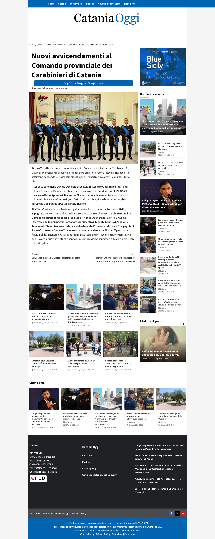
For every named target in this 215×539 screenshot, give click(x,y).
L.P (71, 326)
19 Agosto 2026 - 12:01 (167, 311)
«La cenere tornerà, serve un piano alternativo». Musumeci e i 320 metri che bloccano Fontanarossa (83, 318)
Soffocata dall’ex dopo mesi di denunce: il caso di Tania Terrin (160, 353)
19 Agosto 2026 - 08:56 (161, 359)
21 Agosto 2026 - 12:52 (124, 323)
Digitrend (152, 526)
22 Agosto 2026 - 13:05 (156, 211)
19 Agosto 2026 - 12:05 (167, 292)
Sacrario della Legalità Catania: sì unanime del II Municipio (44, 363)
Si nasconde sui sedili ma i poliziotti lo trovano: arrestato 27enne (44, 316)
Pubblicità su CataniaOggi (56, 513)
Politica (90, 3)
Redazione (129, 3)
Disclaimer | (118, 534)
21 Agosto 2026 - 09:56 (51, 370)
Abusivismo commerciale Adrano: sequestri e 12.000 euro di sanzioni (118, 316)
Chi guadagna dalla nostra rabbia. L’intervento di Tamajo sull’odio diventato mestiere (162, 204)
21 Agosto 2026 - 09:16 (87, 370)
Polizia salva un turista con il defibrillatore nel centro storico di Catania (170, 283)
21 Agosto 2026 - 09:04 (124, 370)
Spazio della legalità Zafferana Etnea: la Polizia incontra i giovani (118, 363)
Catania (62, 3)
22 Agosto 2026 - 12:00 (51, 323)
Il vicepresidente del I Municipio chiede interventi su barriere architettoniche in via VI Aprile (169, 262)
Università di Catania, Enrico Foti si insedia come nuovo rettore (56, 258)
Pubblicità (87, 462)
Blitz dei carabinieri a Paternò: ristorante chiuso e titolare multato (170, 302)
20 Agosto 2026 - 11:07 (167, 274)
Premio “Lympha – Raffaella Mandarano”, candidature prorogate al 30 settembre (115, 258)
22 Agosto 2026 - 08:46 (83, 326)
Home (51, 3)
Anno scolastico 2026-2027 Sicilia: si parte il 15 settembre (81, 363)
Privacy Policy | (104, 534)
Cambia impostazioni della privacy (99, 474)
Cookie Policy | (88, 534)
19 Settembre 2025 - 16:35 (56, 88)
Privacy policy (89, 468)
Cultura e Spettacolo (109, 3)
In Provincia (76, 3)
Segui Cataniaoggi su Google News (83, 83)
